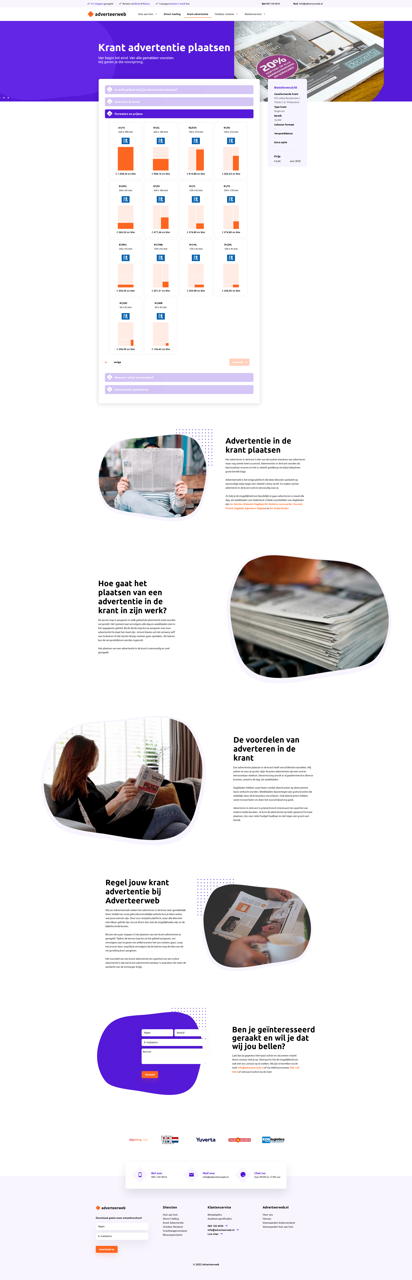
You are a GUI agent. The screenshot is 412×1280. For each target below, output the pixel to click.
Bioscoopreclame (172, 1234)
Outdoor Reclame (173, 1226)
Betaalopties (215, 1214)
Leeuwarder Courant (290, 504)
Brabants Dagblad (253, 504)
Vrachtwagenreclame (175, 1230)
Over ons (268, 1214)
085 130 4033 (271, 3)
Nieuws (267, 1218)
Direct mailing (172, 14)
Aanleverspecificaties (220, 1218)
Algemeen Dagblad (255, 508)
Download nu (106, 1249)
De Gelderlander (279, 508)
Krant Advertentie (173, 1222)
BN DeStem (271, 504)
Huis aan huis (145, 13)
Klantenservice (253, 13)
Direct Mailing (171, 1218)
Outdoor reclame (224, 13)
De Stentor (236, 504)
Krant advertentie (197, 14)
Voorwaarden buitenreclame (279, 1222)
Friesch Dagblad (234, 508)
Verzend (150, 1074)
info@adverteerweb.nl (251, 1067)
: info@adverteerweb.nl (308, 3)
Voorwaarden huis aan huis (278, 1226)
